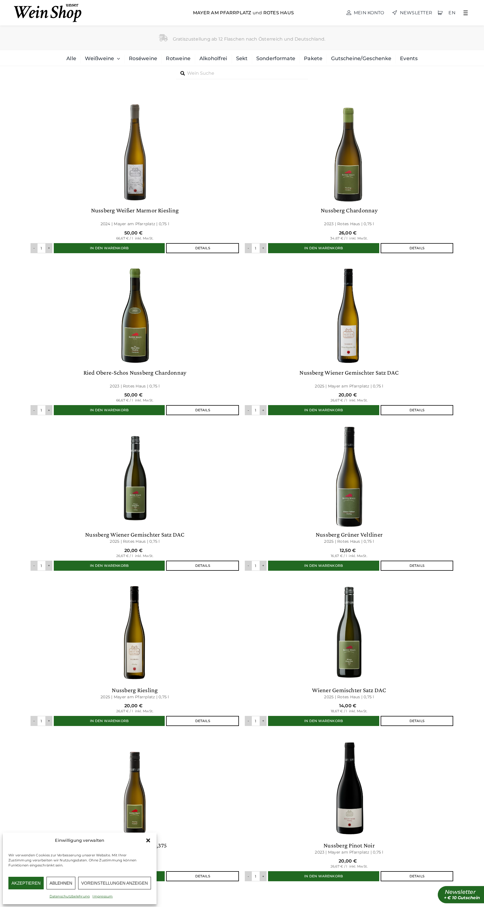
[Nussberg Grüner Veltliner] (349, 495)
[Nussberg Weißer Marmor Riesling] (135, 175)
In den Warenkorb (109, 248)
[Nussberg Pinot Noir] (349, 806)
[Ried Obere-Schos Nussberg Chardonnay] (135, 337)
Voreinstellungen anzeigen (114, 883)
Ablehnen (61, 883)
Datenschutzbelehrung (70, 896)
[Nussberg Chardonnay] (349, 175)
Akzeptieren (26, 883)
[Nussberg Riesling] (135, 651)
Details (202, 248)
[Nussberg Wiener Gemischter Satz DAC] (349, 337)
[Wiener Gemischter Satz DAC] (349, 651)
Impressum (102, 896)
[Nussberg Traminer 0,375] (135, 806)
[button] (148, 840)
